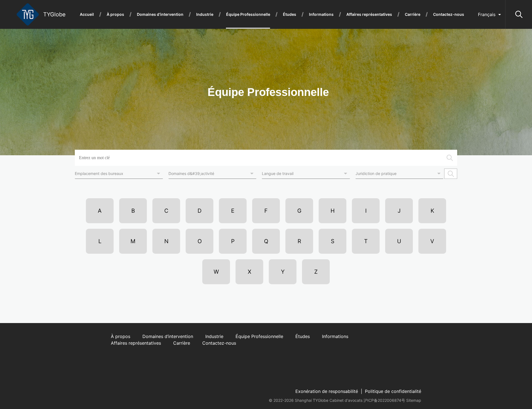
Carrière (412, 14)
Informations (321, 14)
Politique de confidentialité (393, 391)
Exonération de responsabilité (326, 391)
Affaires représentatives (369, 14)
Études (289, 14)
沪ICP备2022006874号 (384, 400)
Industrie (204, 14)
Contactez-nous (448, 14)
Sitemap (413, 400)
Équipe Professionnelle (248, 14)
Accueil (87, 14)
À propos (115, 14)
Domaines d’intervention (160, 14)
